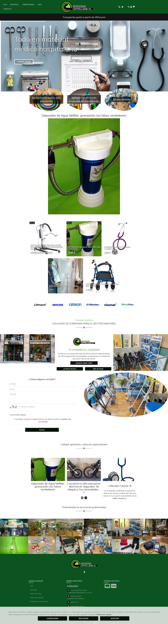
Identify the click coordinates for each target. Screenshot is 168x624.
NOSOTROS (14, 4)
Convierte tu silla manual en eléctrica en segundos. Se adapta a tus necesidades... (84, 486)
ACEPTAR (115, 618)
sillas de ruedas (98, 369)
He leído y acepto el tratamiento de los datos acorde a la (43, 420)
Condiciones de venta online (38, 601)
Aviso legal (33, 590)
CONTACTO (7, 9)
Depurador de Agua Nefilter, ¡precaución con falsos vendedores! (84, 115)
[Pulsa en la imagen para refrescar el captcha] (13, 407)
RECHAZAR (83, 618)
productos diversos (28, 349)
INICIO (5, 4)
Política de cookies (103, 614)
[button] (131, 6)
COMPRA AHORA (24, 62)
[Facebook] (84, 572)
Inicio (31, 586)
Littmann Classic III (119, 485)
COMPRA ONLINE (28, 4)
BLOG (39, 4)
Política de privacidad (36, 597)
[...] (84, 492)
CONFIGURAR (52, 618)
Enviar (42, 430)
